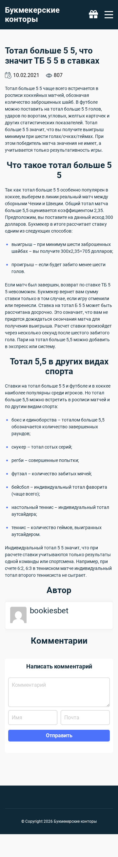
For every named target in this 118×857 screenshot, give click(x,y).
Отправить (59, 735)
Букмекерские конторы (32, 15)
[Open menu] (109, 14)
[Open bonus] (93, 14)
